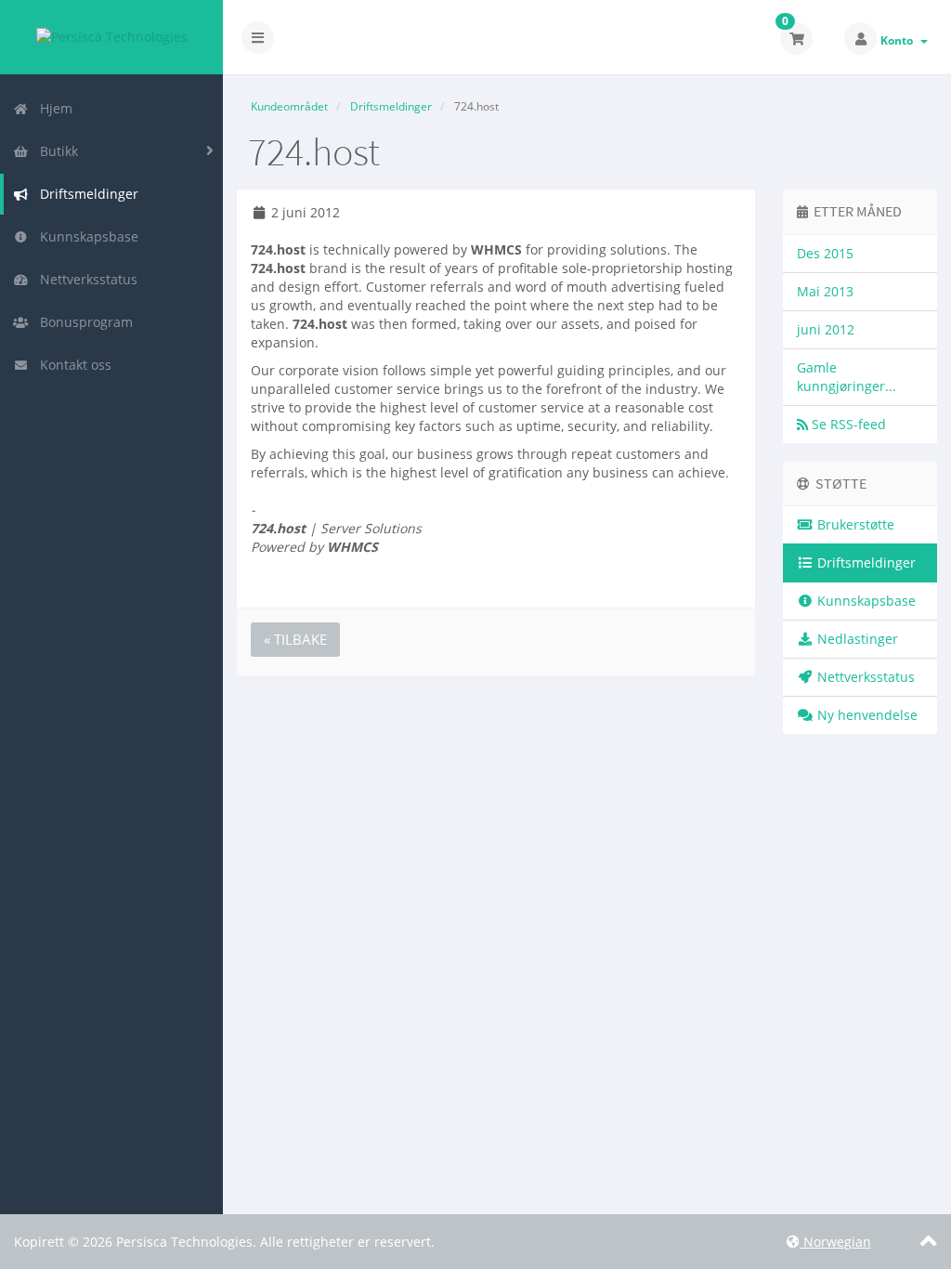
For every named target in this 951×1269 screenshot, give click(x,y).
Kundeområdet (289, 106)
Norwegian (835, 1241)
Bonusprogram (83, 322)
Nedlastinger (856, 639)
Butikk (55, 151)
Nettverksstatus (85, 279)
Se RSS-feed (847, 424)
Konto (899, 40)
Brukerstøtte (854, 524)
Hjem (52, 108)
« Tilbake (295, 639)
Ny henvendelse (866, 715)
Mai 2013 (825, 291)
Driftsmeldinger (85, 194)
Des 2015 (825, 253)
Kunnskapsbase (85, 236)
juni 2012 (825, 329)
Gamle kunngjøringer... (846, 377)
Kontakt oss (72, 364)
